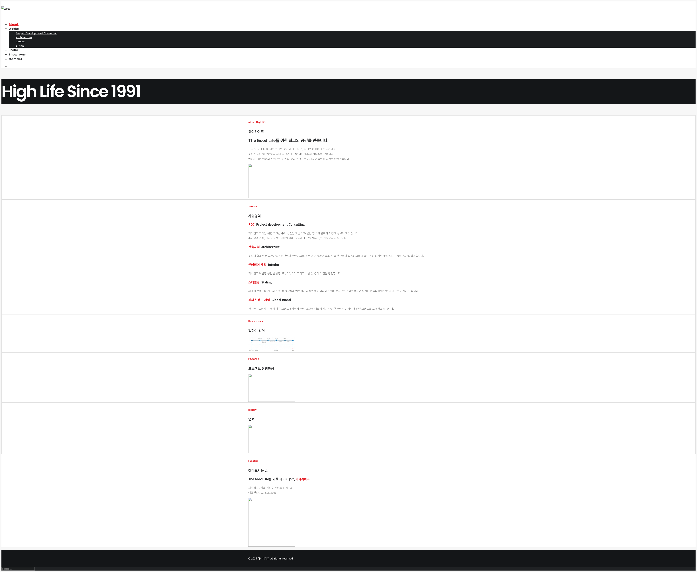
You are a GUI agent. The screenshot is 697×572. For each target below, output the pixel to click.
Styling (20, 46)
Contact (15, 59)
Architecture (24, 37)
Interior (20, 41)
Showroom (17, 54)
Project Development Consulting (36, 33)
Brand (13, 50)
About (14, 24)
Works (14, 29)
